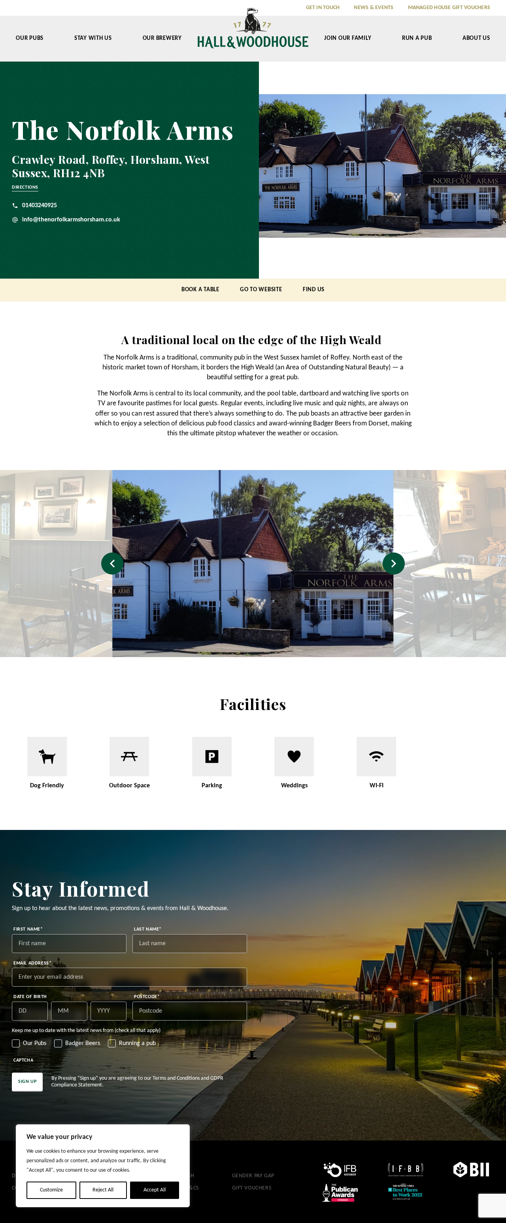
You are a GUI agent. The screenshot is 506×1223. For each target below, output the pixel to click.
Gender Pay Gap (253, 1176)
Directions (25, 187)
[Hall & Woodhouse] (253, 34)
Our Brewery (162, 38)
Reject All (103, 1190)
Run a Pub (417, 38)
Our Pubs (29, 38)
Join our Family (347, 38)
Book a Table (200, 290)
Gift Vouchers (252, 1188)
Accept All (154, 1190)
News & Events (373, 8)
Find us (314, 290)
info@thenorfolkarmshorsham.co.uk (71, 220)
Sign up (27, 1081)
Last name (148, 929)
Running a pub (137, 1043)
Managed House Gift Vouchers (449, 8)
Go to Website (261, 290)
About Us (476, 38)
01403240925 (39, 205)
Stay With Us (93, 38)
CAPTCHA (23, 1060)
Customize (51, 1190)
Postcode (147, 997)
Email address (32, 963)
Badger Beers (82, 1043)
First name (28, 929)
